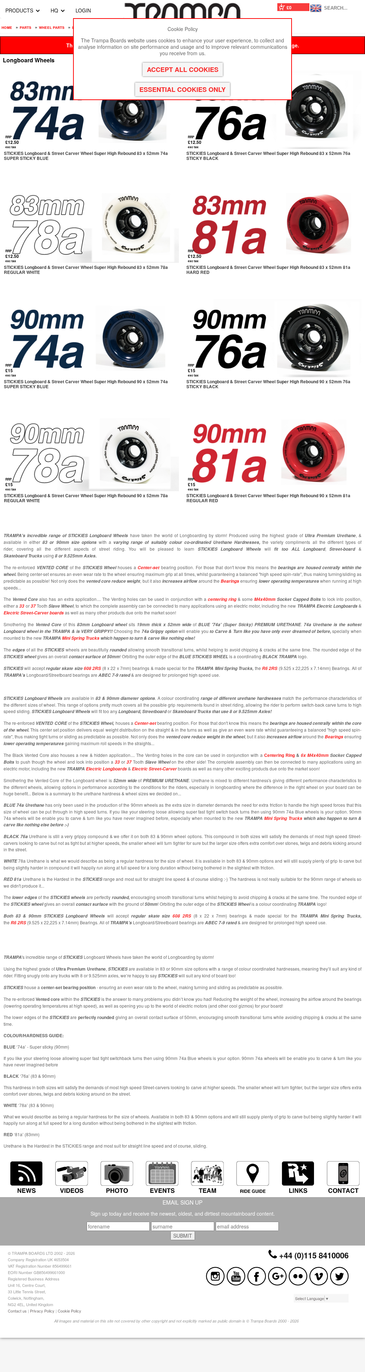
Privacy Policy (42, 1311)
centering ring (222, 599)
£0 (289, 7)
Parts (25, 27)
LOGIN (83, 10)
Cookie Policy (69, 1311)
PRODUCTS (19, 10)
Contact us (17, 1311)
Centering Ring (279, 755)
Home (6, 27)
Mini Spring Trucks (80, 638)
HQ (54, 10)
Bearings (334, 737)
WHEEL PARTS (52, 27)
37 (33, 606)
